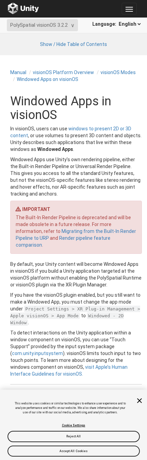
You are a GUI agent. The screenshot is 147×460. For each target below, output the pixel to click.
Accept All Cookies (73, 451)
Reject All (73, 436)
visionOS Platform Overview (63, 72)
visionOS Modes (118, 72)
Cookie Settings (73, 425)
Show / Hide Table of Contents (73, 44)
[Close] (139, 400)
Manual (18, 72)
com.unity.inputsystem (37, 353)
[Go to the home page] (23, 8)
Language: (104, 24)
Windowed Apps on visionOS (47, 79)
